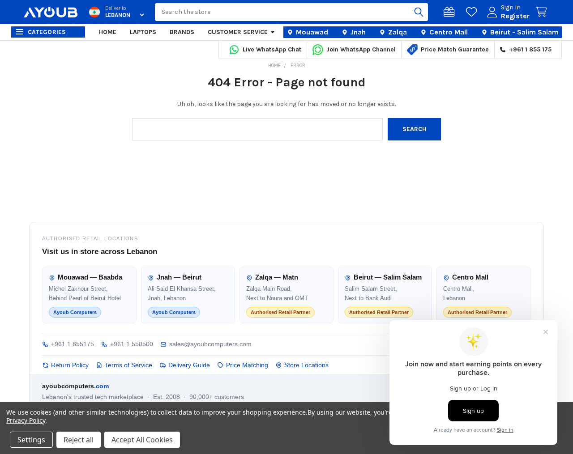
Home (107, 32)
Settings (31, 440)
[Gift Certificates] (450, 12)
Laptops (143, 32)
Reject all (79, 440)
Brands (182, 32)
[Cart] (543, 12)
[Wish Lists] (473, 12)
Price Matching (247, 365)
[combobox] (291, 12)
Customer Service (238, 32)
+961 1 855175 (72, 344)
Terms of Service (128, 365)
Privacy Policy (25, 420)
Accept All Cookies (142, 440)
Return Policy (70, 365)
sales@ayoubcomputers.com (210, 344)
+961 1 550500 (131, 344)
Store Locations (306, 365)
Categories (47, 32)
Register (515, 16)
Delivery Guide (189, 365)
